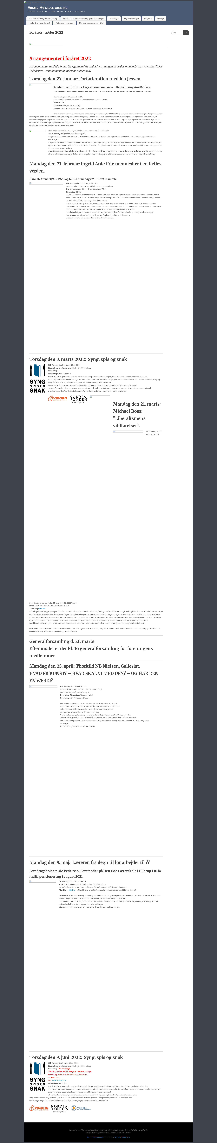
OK (185, 33)
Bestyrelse (148, 18)
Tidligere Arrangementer (64, 23)
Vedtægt (160, 18)
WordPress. (126, 1137)
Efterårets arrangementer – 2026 (91, 23)
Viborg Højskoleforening (47, 7)
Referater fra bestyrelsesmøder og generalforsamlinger (83, 18)
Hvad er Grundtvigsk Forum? (39, 23)
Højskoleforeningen (131, 18)
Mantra (117, 1137)
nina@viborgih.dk (59, 1080)
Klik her (42, 608)
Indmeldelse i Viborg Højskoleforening (43, 18)
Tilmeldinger (114, 18)
